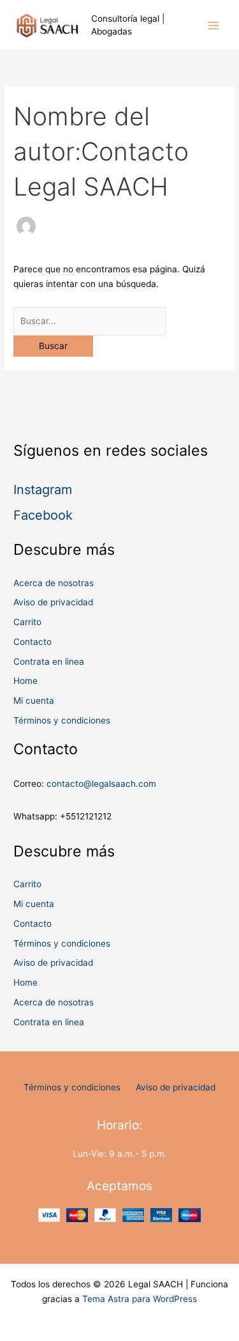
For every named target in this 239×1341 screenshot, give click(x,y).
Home (25, 681)
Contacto (32, 642)
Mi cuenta (33, 700)
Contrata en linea (48, 661)
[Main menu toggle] (214, 25)
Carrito (27, 622)
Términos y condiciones (61, 720)
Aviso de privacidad (53, 602)
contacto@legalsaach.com (101, 784)
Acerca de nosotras (53, 583)
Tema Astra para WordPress (139, 1299)
